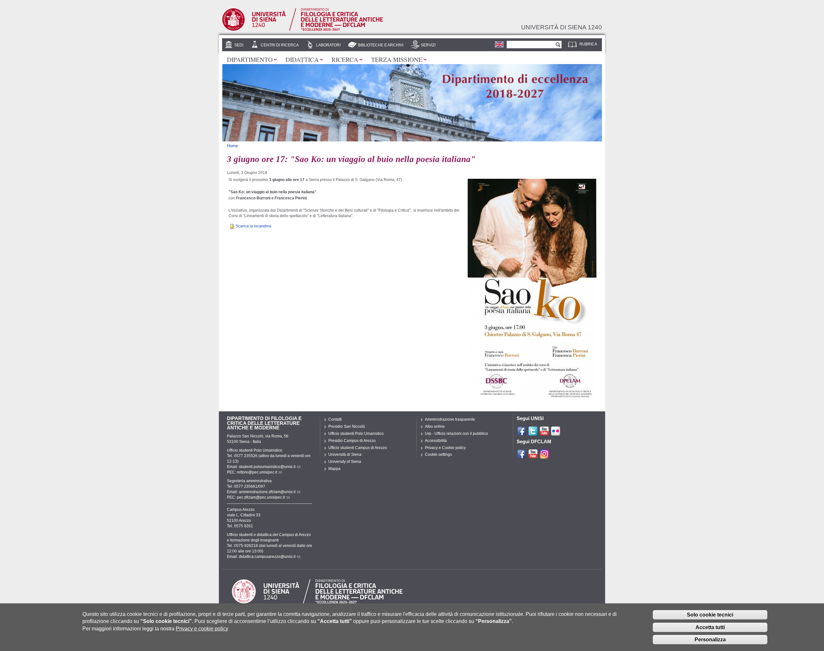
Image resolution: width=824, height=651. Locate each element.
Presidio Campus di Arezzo (352, 440)
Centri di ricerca (280, 45)
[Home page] (302, 29)
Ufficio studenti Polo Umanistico (356, 433)
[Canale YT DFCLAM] (533, 456)
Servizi (428, 45)
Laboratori (328, 45)
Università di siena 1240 (561, 27)
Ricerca (345, 59)
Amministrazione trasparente (450, 419)
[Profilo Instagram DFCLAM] (544, 456)
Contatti (335, 419)
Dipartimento (250, 59)
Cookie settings (438, 454)
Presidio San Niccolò (346, 426)
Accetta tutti (710, 627)
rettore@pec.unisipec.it (257, 472)
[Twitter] (533, 433)
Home (232, 145)
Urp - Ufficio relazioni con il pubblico (456, 433)
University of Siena (344, 461)
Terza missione (396, 59)
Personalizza (710, 639)
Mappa (334, 468)
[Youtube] (544, 433)
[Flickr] (555, 433)
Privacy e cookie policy (202, 628)
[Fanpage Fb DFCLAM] (522, 456)
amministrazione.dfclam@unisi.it (267, 492)
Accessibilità (436, 440)
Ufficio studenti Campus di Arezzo (357, 447)
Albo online (435, 426)
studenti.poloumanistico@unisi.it (267, 466)
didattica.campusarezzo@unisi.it (267, 556)
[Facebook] (522, 433)
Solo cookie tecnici (710, 614)
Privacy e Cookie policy (445, 447)
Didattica (302, 59)
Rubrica (588, 44)
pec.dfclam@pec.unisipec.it (261, 497)
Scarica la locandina (253, 226)
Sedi (238, 45)
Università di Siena (344, 454)
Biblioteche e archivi (380, 45)
